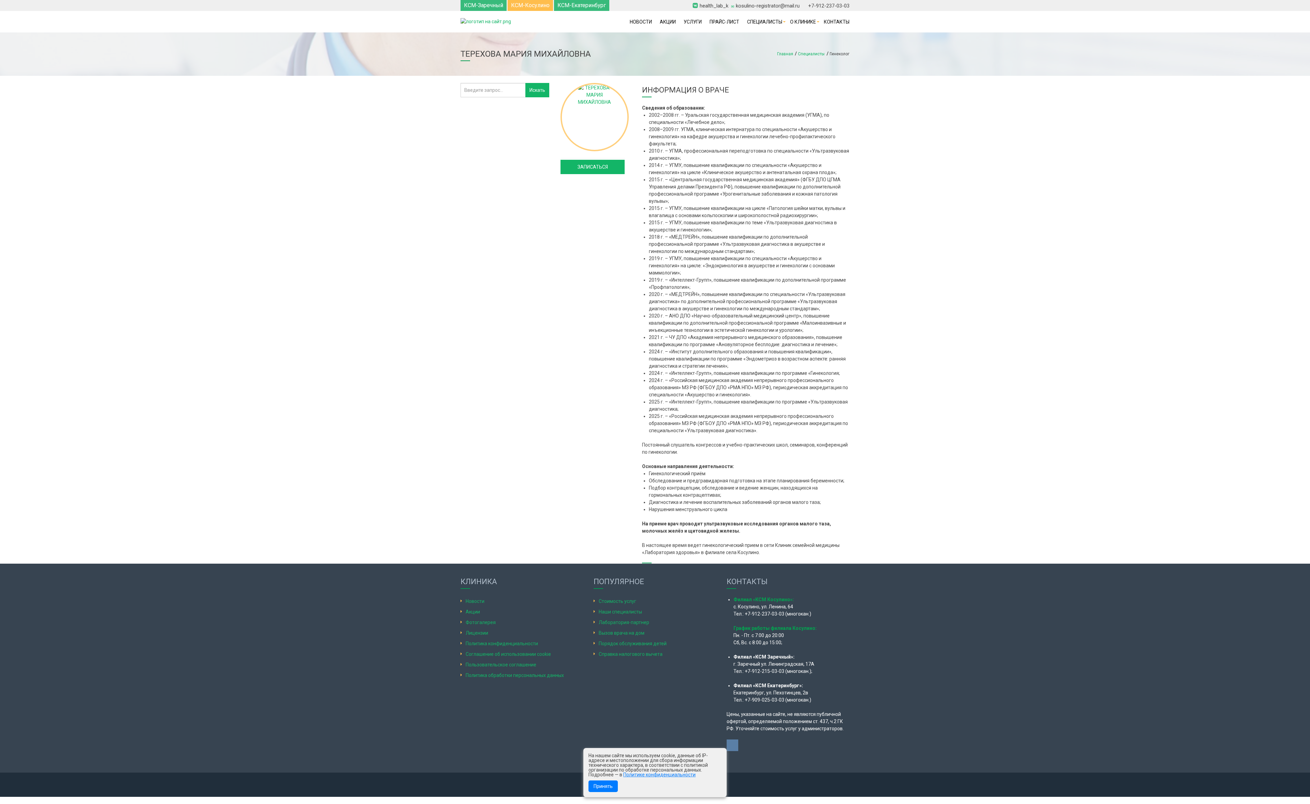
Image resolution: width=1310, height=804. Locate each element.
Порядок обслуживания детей (633, 643)
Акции (668, 22)
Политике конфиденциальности (659, 774)
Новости (641, 22)
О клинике (803, 22)
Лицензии (477, 633)
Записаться (593, 167)
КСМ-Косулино (530, 5)
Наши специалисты (620, 612)
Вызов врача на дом (621, 633)
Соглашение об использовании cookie (508, 654)
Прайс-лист (724, 22)
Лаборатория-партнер (624, 622)
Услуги (693, 22)
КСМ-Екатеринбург (581, 5)
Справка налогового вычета (631, 654)
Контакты (836, 22)
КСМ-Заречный (483, 5)
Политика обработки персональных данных (515, 675)
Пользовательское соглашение (501, 664)
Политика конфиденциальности (502, 643)
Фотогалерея (481, 622)
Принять (603, 786)
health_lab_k (714, 5)
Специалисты (764, 22)
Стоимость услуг (617, 601)
